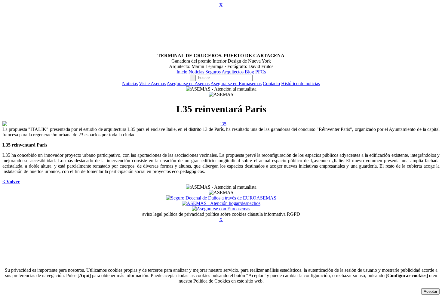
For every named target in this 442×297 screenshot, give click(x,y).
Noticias (196, 71)
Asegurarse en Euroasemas (236, 83)
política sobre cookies (225, 214)
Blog (249, 71)
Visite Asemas (152, 83)
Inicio (181, 71)
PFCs (260, 71)
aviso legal (152, 214)
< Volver (11, 181)
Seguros (213, 71)
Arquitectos (233, 71)
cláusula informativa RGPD (273, 214)
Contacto (271, 83)
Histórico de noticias (300, 83)
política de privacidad (184, 214)
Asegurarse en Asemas (188, 83)
